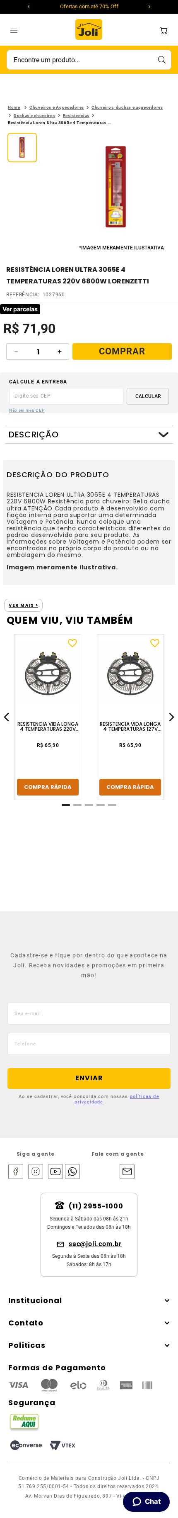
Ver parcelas (20, 308)
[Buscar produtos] (161, 59)
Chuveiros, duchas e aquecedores (127, 107)
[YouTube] (55, 1172)
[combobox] (89, 60)
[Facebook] (15, 1172)
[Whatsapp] (70, 1172)
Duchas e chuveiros (34, 115)
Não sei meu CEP (27, 410)
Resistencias (76, 115)
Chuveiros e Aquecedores (56, 107)
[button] (116, 188)
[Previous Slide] (28, 6)
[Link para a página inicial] (14, 107)
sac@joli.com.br (95, 1244)
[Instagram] (35, 1172)
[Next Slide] (149, 6)
